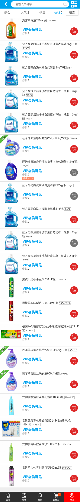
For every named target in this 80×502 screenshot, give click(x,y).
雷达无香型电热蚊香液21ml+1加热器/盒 (46, 420)
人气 (24, 12)
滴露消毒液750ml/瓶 (34, 20)
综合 (7, 12)
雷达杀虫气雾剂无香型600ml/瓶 (41, 467)
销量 (42, 12)
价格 (57, 12)
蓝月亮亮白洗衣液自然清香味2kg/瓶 (44, 185)
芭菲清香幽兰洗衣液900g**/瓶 (40, 373)
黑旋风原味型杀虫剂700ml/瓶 (40, 302)
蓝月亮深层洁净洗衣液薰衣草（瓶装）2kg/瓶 (49, 255)
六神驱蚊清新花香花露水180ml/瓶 (43, 397)
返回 (6, 4)
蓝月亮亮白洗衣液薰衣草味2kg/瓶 (43, 208)
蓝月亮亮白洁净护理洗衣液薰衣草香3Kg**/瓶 (49, 44)
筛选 (72, 12)
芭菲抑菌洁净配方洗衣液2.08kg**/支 (44, 138)
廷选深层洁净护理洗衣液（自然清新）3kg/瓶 (49, 161)
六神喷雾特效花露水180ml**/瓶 (41, 444)
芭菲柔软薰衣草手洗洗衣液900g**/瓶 (44, 350)
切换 (74, 4)
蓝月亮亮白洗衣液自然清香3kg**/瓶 (44, 67)
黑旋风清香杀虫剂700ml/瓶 (38, 279)
